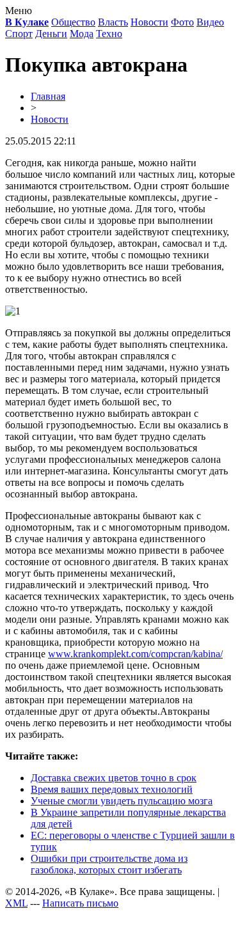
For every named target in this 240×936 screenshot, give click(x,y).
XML (16, 903)
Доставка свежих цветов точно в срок (113, 777)
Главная (48, 96)
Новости (149, 22)
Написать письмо (80, 903)
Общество (73, 22)
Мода (81, 33)
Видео (210, 22)
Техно (109, 33)
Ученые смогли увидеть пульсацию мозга (121, 800)
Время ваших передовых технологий (112, 789)
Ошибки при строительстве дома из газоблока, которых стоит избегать (109, 864)
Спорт (19, 33)
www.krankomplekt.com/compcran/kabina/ (135, 653)
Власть (113, 22)
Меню (18, 10)
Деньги (51, 33)
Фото (182, 22)
